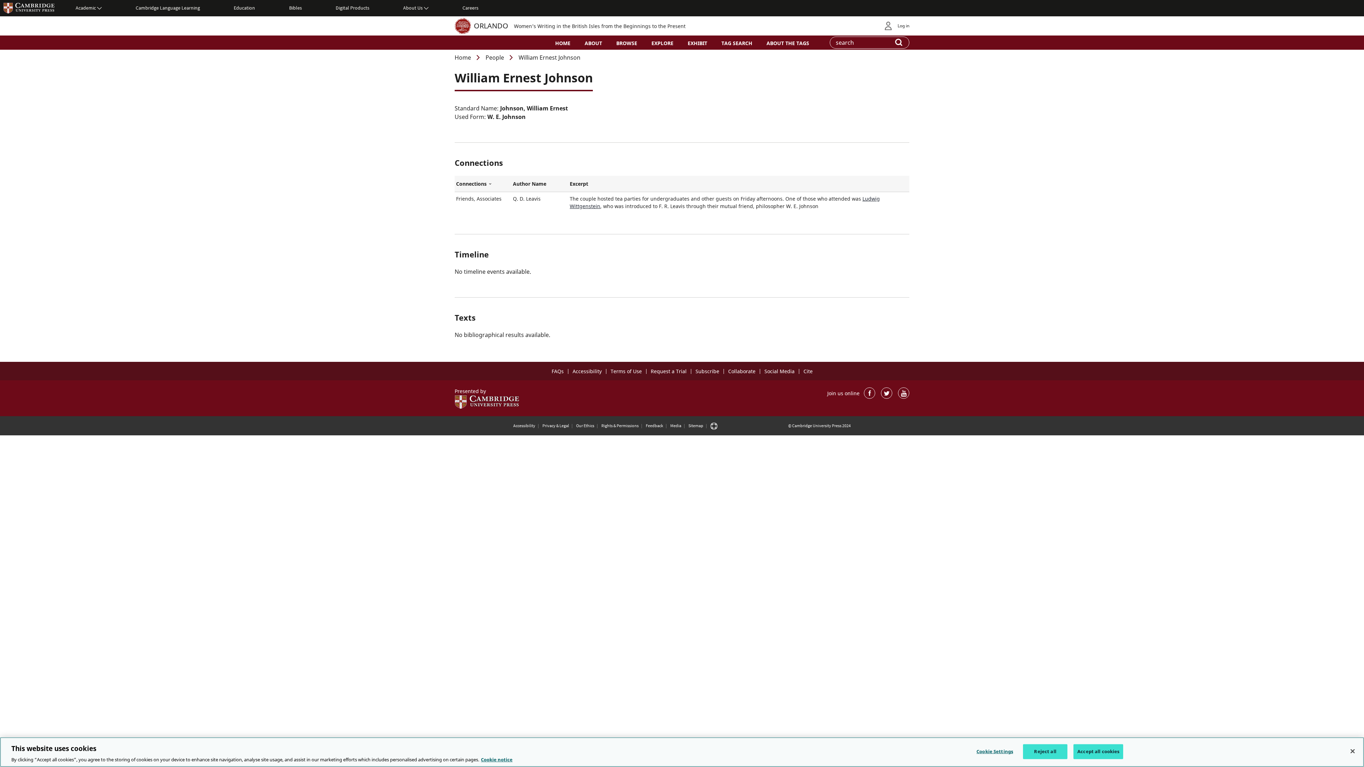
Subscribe (707, 371)
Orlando (491, 26)
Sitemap (695, 425)
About (593, 43)
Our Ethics (585, 425)
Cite (808, 371)
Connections (483, 183)
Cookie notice (497, 759)
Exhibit (697, 43)
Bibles (295, 8)
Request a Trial (669, 371)
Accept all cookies (1098, 751)
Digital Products (352, 8)
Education (244, 8)
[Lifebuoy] (714, 425)
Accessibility (587, 371)
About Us (413, 8)
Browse (626, 43)
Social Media (779, 371)
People (495, 57)
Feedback (654, 425)
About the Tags (788, 43)
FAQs (558, 371)
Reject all (1045, 751)
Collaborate (742, 371)
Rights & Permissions (620, 425)
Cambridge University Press (29, 7)
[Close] (1352, 751)
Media (675, 425)
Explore (662, 43)
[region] (682, 752)
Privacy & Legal (555, 425)
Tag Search (736, 43)
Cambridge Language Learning (168, 8)
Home (562, 43)
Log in (903, 26)
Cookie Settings (994, 751)
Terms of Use (626, 371)
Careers (470, 8)
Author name (529, 183)
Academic (86, 8)
